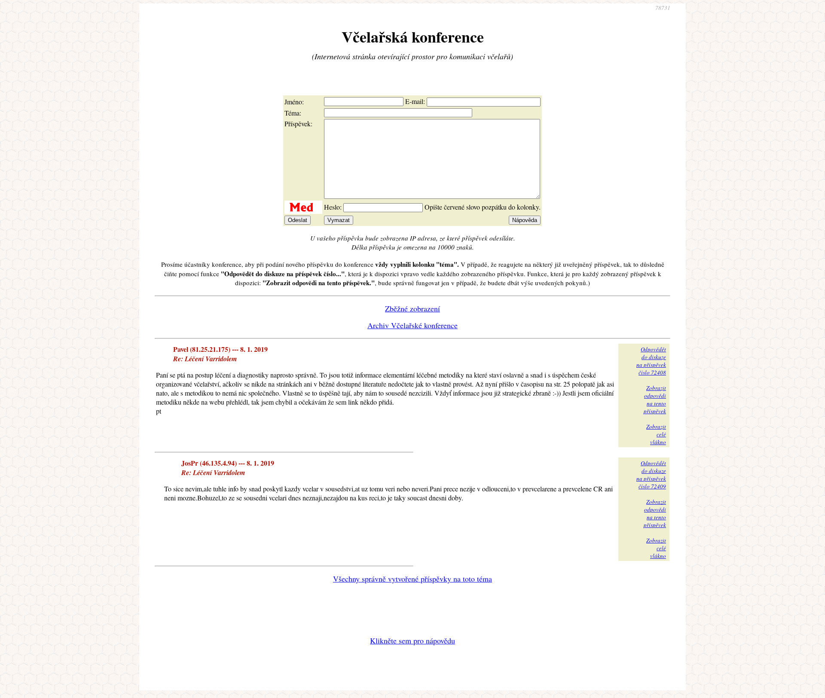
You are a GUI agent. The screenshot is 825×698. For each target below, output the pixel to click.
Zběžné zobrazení (412, 308)
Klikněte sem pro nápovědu (412, 640)
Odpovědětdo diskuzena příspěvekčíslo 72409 (651, 474)
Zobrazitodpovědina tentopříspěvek (655, 399)
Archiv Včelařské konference (412, 325)
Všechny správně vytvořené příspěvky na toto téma (412, 578)
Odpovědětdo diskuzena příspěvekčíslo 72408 (651, 360)
